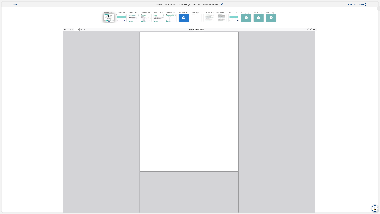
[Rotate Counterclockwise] (311, 29)
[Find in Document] (68, 29)
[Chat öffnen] (375, 208)
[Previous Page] (73, 29)
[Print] (314, 29)
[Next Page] (83, 29)
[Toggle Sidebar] (65, 29)
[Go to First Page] (71, 29)
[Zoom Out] (190, 29)
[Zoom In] (192, 29)
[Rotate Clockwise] (308, 29)
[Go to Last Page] (85, 29)
